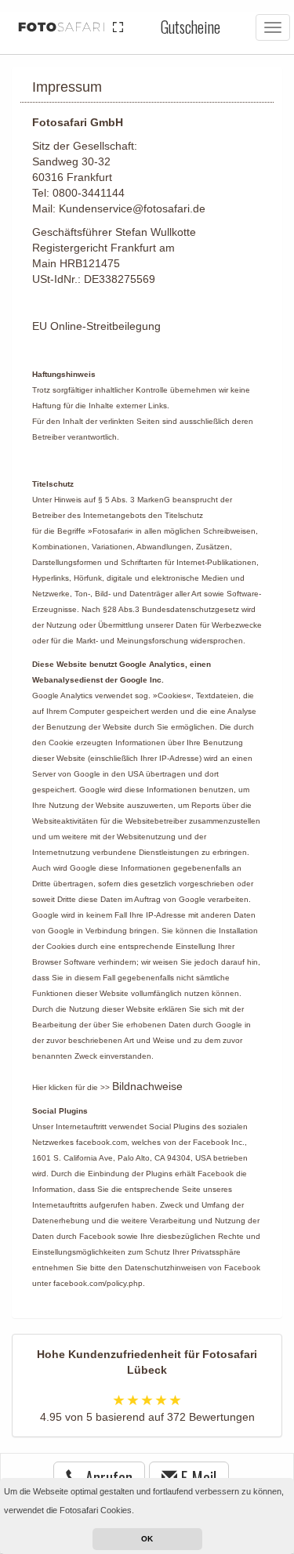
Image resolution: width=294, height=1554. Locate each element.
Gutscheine (190, 26)
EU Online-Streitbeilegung (96, 326)
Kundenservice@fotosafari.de (132, 208)
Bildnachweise (147, 1086)
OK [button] (147, 1538)
